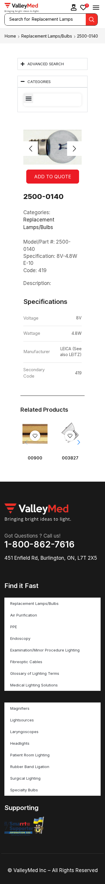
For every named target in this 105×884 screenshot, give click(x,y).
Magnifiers (19, 708)
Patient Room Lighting (30, 755)
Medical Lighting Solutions (34, 685)
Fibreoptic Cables (26, 661)
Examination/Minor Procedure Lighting (45, 650)
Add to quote (52, 176)
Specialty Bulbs (24, 790)
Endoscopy (20, 638)
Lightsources (22, 720)
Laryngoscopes (24, 731)
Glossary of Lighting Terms (34, 673)
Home (10, 36)
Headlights (19, 743)
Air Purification (23, 615)
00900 (35, 458)
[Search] (91, 19)
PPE (13, 626)
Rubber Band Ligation (29, 766)
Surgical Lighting (25, 778)
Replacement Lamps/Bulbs (46, 36)
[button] (73, 7)
